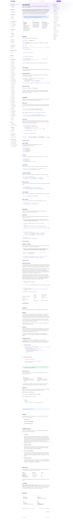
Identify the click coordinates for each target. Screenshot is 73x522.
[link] (29, 497)
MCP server (55, 33)
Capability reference (56, 35)
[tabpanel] (36, 48)
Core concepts (55, 6)
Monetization (55, 23)
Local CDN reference (25, 303)
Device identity (56, 16)
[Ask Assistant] (48, 47)
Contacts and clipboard (57, 17)
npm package (27, 42)
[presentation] (36, 58)
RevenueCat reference (25, 241)
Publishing (55, 28)
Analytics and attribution (57, 24)
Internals (54, 34)
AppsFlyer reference (25, 260)
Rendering (55, 29)
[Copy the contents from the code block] (47, 47)
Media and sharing (56, 18)
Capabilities (54, 10)
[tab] (25, 40)
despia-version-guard (25, 476)
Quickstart (54, 5)
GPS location (55, 12)
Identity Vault (55, 11)
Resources (54, 39)
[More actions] (49, 4)
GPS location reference (25, 140)
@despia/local (24, 475)
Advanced (54, 27)
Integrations (54, 22)
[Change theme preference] (62, 1)
